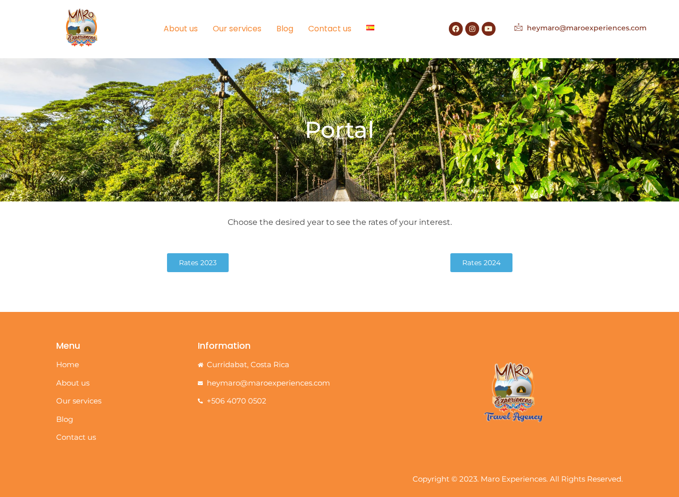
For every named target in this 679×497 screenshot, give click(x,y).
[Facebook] (456, 29)
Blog (284, 28)
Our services (237, 28)
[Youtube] (489, 29)
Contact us (329, 28)
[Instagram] (472, 29)
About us (181, 28)
